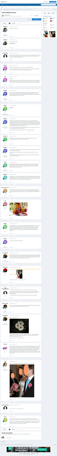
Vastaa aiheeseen (36, 19)
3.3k (5, 260)
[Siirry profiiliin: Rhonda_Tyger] (5, 306)
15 (5, 84)
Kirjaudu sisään (45, 1)
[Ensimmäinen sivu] (1, 23)
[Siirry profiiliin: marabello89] (5, 256)
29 (5, 246)
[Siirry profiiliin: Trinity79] (44, 18)
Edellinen (4, 23)
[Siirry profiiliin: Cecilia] (3, 16)
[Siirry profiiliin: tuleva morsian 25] (5, 191)
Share (32, 15)
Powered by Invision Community (28, 454)
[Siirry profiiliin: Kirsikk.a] (5, 242)
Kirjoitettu (13, 26)
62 (5, 195)
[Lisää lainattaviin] (10, 36)
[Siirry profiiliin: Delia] (5, 364)
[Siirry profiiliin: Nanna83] (5, 68)
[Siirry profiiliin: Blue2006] (5, 43)
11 (5, 231)
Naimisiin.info (4, 1)
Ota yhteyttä (33, 453)
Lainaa (13, 36)
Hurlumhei (5, 174)
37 (5, 169)
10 (5, 424)
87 (5, 113)
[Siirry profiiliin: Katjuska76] (5, 30)
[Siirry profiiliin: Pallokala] (5, 94)
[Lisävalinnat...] (39, 26)
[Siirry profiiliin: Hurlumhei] (5, 177)
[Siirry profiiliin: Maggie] (5, 227)
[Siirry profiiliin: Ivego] (44, 21)
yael (53, 20)
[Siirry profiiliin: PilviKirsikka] (5, 270)
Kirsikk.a (5, 238)
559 (5, 34)
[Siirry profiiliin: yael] (51, 21)
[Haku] (55, 4)
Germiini (5, 344)
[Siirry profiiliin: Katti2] (5, 420)
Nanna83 (5, 65)
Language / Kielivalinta (22, 453)
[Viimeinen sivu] (16, 23)
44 (5, 98)
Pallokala (5, 90)
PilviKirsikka (5, 267)
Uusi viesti (28, 19)
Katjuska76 (5, 26)
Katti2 (5, 416)
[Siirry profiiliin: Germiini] (5, 347)
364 (5, 208)
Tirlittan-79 (5, 136)
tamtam (5, 105)
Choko (5, 162)
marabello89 (5, 252)
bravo (5, 76)
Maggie (5, 223)
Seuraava (13, 23)
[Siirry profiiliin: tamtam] (5, 109)
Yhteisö (2, 4)
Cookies (36, 453)
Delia (5, 361)
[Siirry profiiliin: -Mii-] (5, 204)
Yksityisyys (28, 453)
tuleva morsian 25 (5, 187)
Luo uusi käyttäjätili (52, 1)
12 (5, 47)
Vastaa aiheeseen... (9, 437)
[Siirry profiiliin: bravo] (5, 80)
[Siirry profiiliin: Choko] (5, 165)
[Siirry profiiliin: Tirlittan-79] (5, 139)
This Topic (51, 4)
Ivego (46, 20)
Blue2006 (5, 39)
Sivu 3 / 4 (19, 23)
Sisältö (6, 4)
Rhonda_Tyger (5, 303)
